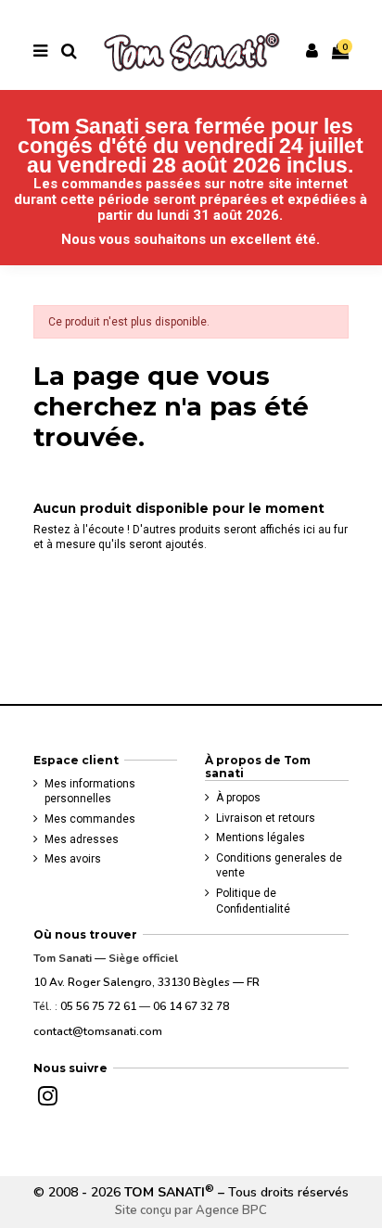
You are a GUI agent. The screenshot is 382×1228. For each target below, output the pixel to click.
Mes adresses (82, 839)
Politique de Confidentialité (253, 901)
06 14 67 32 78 (191, 1006)
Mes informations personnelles (90, 791)
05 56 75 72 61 (98, 1006)
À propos (238, 797)
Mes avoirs (73, 858)
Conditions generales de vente (279, 865)
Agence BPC (231, 1210)
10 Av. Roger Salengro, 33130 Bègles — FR (146, 982)
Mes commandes (90, 818)
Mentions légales (260, 837)
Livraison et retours (265, 818)
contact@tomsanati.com (97, 1031)
